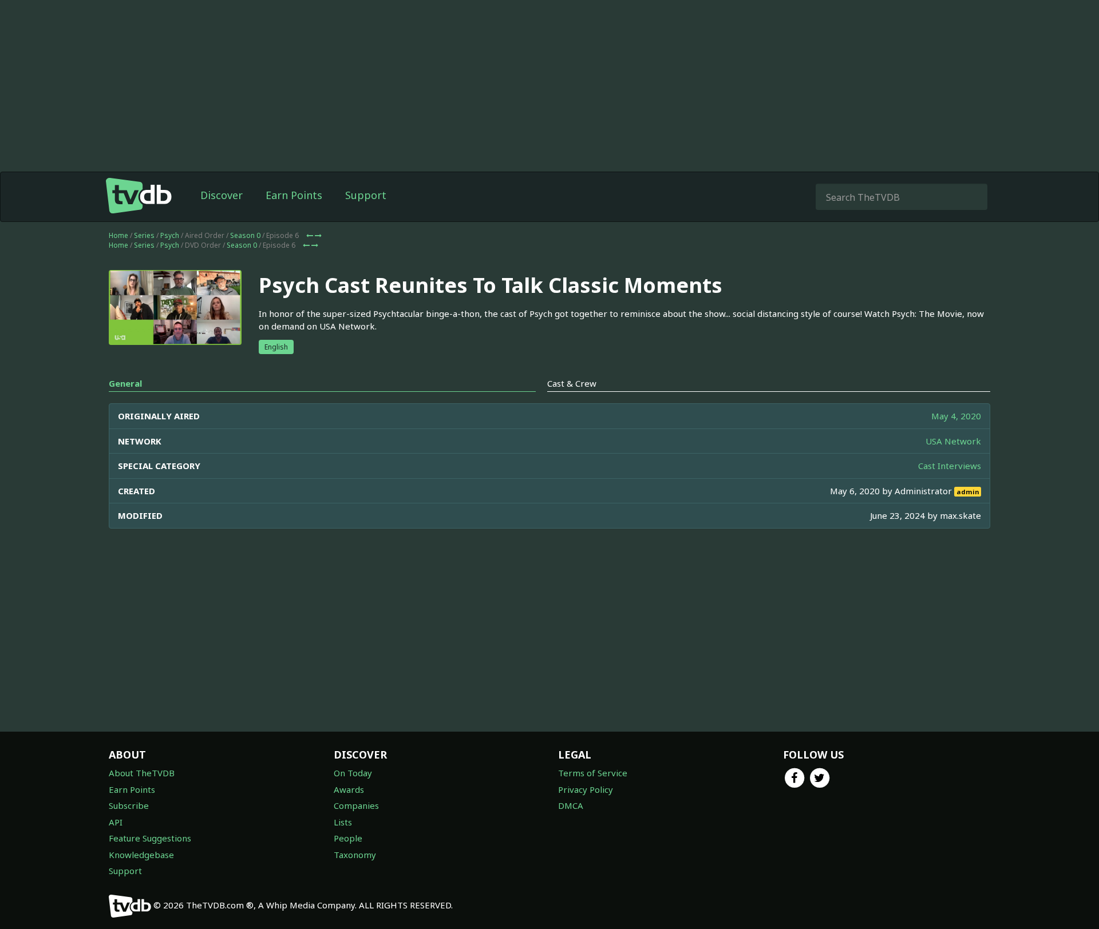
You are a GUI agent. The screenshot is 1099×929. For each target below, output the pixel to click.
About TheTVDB (142, 773)
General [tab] (125, 383)
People (348, 838)
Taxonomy (355, 854)
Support (365, 195)
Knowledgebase (141, 854)
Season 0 (245, 235)
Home (118, 235)
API (115, 822)
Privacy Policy (585, 789)
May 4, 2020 (956, 416)
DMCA (570, 805)
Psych (169, 235)
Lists (343, 822)
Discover (221, 195)
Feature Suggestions (150, 838)
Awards (349, 789)
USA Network (953, 441)
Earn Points (294, 195)
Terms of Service (592, 773)
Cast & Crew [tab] (571, 383)
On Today (353, 773)
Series (144, 235)
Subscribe (129, 805)
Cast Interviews (949, 465)
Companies (356, 805)
